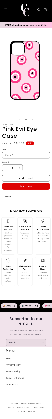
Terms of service (27, 411)
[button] (6, 10)
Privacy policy (38, 407)
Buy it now (26, 186)
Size (4, 149)
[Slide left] (19, 119)
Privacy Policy (13, 364)
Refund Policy (13, 371)
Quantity (6, 162)
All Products (12, 384)
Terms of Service (15, 378)
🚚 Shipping (9, 306)
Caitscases (24, 403)
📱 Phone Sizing (30, 306)
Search (9, 358)
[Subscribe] (43, 342)
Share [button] (8, 196)
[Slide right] (32, 119)
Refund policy (23, 407)
